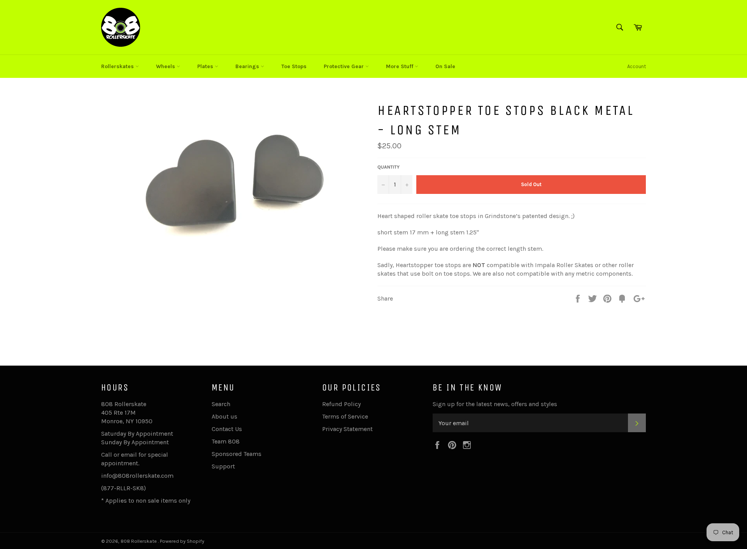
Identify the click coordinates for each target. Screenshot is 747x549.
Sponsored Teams (236, 454)
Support (223, 466)
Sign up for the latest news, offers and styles (495, 404)
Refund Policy (341, 404)
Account (636, 66)
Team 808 (226, 441)
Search (221, 404)
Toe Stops (294, 66)
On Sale (445, 66)
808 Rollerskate (139, 541)
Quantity (388, 167)
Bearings (248, 66)
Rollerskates (118, 66)
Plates (206, 66)
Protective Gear (344, 66)
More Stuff (400, 66)
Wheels (166, 66)
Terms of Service (345, 416)
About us (224, 416)
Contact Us (227, 429)
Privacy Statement (347, 429)
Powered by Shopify (182, 541)
